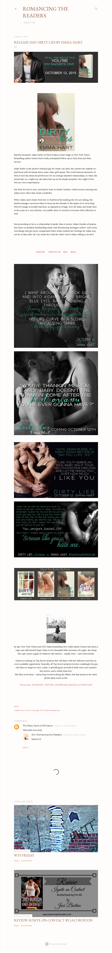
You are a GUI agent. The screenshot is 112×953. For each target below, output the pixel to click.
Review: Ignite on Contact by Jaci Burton (53, 920)
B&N (65, 251)
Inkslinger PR (36, 710)
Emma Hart (25, 710)
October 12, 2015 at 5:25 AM (65, 726)
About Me (29, 22)
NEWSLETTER (25, 685)
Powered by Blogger (58, 944)
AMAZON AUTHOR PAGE (80, 684)
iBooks (73, 251)
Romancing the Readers (45, 12)
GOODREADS (61, 684)
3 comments (26, 925)
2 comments (26, 861)
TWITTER (49, 684)
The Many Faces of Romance (38, 725)
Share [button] (16, 706)
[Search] (96, 8)
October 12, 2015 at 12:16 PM (74, 735)
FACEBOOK (37, 684)
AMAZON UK (54, 251)
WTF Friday (24, 855)
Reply (25, 748)
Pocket (46, 710)
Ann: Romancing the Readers (47, 734)
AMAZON (40, 251)
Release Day (55, 710)
